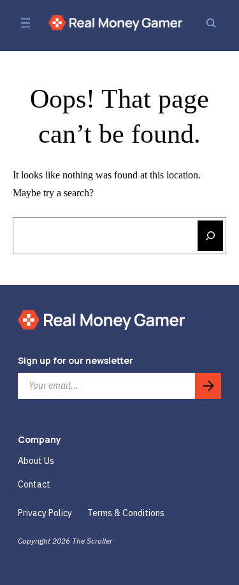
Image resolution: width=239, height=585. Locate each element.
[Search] (211, 23)
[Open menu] (25, 23)
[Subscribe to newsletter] (208, 386)
